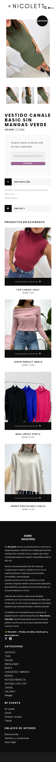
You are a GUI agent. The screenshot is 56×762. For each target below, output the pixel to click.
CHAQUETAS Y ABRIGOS (17, 672)
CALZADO (10, 691)
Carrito (8, 713)
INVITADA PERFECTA (15, 680)
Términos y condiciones (17, 738)
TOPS (7, 656)
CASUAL (9, 687)
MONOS (9, 676)
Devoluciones (12, 734)
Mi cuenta (9, 709)
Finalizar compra (13, 717)
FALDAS (9, 660)
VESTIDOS (10, 652)
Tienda (8, 720)
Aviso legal (10, 742)
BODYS (8, 668)
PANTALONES (11, 664)
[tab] (28, 181)
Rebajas (8, 695)
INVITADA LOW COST (16, 683)
